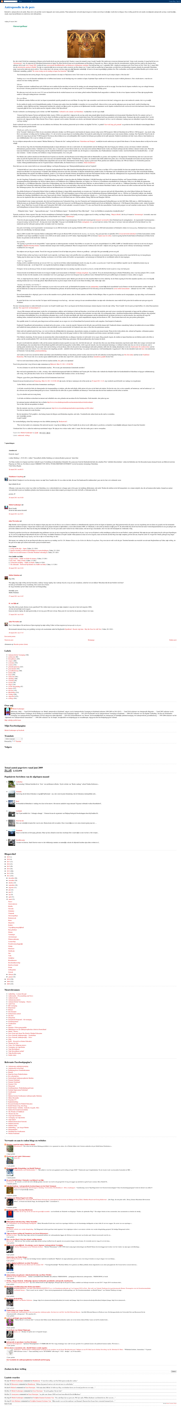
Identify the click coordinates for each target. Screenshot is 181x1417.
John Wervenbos (14, 521)
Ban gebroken (12, 930)
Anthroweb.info (13, 998)
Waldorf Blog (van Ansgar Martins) (18, 1310)
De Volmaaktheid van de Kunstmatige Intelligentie (22, 1223)
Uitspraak (11, 913)
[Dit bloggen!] (44, 433)
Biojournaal (11, 1008)
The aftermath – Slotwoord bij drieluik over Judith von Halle (28, 564)
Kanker (10, 925)
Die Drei (10, 1016)
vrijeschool (11, 696)
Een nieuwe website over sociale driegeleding (20, 1229)
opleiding (11, 678)
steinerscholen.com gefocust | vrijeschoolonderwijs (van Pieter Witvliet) (29, 1275)
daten (143, 349)
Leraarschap (12, 941)
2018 (8, 859)
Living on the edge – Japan (18, 548)
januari (11, 977)
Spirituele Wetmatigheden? (15, 1344)
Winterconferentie (13, 939)
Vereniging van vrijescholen (16, 1047)
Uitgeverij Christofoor (14, 1116)
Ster (9, 953)
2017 (8, 862)
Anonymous (15, 1394)
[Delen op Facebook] (48, 433)
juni (10, 892)
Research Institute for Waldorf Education (20, 1104)
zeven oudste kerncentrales (122, 288)
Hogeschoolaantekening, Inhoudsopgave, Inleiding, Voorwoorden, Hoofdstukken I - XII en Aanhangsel (44, 1188)
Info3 (9, 1025)
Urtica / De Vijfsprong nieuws (17, 1045)
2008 (8, 984)
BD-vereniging (12, 1006)
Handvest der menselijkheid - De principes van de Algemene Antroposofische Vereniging (35, 1245)
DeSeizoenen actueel (14, 1014)
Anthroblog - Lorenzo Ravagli (17, 994)
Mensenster (14, 1384)
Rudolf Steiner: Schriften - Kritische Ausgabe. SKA (23, 1108)
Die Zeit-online (128, 355)
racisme (10, 682)
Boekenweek (63, 421)
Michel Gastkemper (15, 505)
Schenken (11, 911)
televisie (10, 690)
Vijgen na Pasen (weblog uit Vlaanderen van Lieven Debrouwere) (27, 1233)
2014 (8, 869)
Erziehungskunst (13, 1021)
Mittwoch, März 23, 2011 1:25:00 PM (61, 364)
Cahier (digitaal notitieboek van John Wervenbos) (22, 1263)
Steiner (10, 688)
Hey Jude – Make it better (18, 560)
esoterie (10, 665)
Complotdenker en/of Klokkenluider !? (25, 1170)
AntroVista (11, 1004)
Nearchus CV (12, 1100)
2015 (8, 866)
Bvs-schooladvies (13, 1076)
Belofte (10, 906)
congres (10, 661)
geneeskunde (12, 669)
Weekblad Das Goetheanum (16, 1131)
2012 (8, 873)
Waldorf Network (13, 1123)
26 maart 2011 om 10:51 (16, 514)
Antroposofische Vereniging (16, 655)
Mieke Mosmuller (13, 1098)
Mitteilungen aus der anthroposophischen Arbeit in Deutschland (27, 1029)
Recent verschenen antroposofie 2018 (18, 1282)
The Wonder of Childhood (16, 1112)
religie (10, 684)
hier (59, 361)
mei (10, 894)
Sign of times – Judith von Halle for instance (23, 558)
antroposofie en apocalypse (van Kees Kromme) (22, 1342)
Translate (18, 741)
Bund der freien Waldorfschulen (17, 1074)
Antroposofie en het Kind (15, 1068)
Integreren (11, 923)
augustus (11, 887)
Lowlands (19, 811)
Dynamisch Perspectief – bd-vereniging (20, 1019)
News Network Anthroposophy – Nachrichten (22, 1035)
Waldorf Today (12, 1125)
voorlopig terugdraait (82, 273)
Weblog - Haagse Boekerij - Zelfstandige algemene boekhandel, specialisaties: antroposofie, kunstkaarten (40, 1281)
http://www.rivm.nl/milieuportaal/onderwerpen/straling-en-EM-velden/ (73, 408)
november (12, 880)
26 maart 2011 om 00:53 (16, 469)
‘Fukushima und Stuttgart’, (88, 141)
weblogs (27, 435)
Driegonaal (11, 1017)
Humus (10, 932)
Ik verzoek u (10, 1182)
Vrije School (12, 1119)
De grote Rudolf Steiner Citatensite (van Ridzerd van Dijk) (25, 1180)
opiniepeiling (95, 286)
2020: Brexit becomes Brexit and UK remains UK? (29, 1265)
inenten (10, 673)
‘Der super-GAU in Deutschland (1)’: (30, 308)
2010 (8, 979)
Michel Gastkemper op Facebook (14, 730)
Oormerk (18, 791)
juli (10, 890)
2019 (8, 857)
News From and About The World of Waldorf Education (25, 1033)
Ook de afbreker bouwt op (14, 1259)
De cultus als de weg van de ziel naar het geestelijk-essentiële (32, 1211)
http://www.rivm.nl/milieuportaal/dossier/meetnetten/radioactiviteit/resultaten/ (70, 402)
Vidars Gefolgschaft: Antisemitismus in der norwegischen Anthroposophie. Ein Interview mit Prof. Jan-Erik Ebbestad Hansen (44, 1312)
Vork (9, 956)
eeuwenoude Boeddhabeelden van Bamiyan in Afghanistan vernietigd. (68, 65)
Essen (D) (17, 1158)
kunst (10, 675)
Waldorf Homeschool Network (17, 1121)
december (12, 878)
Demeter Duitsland (14, 1080)
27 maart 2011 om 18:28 (16, 614)
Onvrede (10, 909)
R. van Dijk (12, 603)
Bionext (10, 1010)
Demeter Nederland (14, 1082)
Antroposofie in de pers (19, 7)
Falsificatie (11, 951)
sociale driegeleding (14, 686)
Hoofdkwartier (20, 840)
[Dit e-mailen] (42, 433)
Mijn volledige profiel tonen (13, 720)
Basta (10, 920)
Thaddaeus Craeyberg (16, 476)
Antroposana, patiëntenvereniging (18, 1066)
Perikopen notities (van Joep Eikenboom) (20, 1210)
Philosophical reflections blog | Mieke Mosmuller (22, 1222)
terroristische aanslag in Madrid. (27, 67)
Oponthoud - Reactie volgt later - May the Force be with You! (83, 629)
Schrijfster (11, 958)
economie (11, 663)
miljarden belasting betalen (31, 245)
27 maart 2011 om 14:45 (16, 596)
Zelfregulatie (12, 970)
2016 (8, 864)
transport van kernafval (103, 220)
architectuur (11, 657)
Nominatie (19, 830)
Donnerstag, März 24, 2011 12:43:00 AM (46, 381)
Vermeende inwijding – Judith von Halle (22, 562)
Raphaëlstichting (13, 1102)
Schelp (10, 946)
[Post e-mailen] (40, 433)
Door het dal (20, 821)
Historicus (11, 948)
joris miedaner (16, 1401)
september (12, 885)
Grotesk (10, 972)
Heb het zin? (10, 1241)
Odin (9, 1039)
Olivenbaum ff (18, 1146)
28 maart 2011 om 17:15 (16, 633)
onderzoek (21, 435)
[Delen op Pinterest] (49, 433)
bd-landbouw (12, 659)
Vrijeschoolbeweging (14, 1053)
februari (11, 974)
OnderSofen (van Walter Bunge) (17, 1257)
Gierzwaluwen (12, 904)
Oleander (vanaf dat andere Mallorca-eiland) (21, 1144)
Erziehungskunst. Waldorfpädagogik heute (21, 1088)
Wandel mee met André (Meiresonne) (18, 1156)
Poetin (10, 967)
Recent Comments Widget (171, 1403)
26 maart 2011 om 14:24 (16, 568)
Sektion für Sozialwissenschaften (18, 1110)
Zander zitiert (12, 1055)
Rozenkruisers (12, 960)
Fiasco (10, 901)
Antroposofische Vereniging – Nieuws (19, 1002)
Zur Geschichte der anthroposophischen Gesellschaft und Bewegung (28, 1360)
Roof (17, 801)
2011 (8, 876)
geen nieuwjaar (30, 1387)
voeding (10, 694)
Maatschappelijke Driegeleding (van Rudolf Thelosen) (24, 1168)
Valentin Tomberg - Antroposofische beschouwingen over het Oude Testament (31, 1186)
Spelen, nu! (17, 1332)
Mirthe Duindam (14, 575)
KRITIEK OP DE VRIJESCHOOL (17, 1276)
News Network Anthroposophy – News (20, 1037)
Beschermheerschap (14, 963)
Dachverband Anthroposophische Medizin (20, 1078)
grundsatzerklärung (40, 351)
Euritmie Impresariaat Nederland (18, 1090)
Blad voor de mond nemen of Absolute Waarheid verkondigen (28, 552)
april (10, 897)
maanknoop (36, 1381)
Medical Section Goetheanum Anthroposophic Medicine (25, 1096)
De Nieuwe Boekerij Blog (14, 1298)
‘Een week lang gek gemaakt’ (113, 124)
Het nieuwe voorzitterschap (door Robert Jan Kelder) (23, 1286)
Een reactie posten (10, 636)
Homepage (91, 640)
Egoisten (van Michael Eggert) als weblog (20, 1198)
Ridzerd (13, 1387)
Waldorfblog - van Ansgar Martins (18, 1127)
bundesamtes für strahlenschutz (140, 347)
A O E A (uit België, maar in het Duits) (19, 1318)
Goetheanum (12, 1023)
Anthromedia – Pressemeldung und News (20, 996)
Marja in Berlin (115, 214)
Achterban (19, 782)
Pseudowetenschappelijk (15, 944)
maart (10, 899)
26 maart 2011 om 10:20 (16, 497)
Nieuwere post (9, 640)
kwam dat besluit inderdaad (127, 234)
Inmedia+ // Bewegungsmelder (17, 1027)
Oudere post (172, 640)
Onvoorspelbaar (13, 916)
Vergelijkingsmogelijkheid (16, 927)
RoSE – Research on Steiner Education (20, 1041)
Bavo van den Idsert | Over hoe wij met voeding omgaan (24, 1239)
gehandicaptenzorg (14, 667)
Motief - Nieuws (13, 1031)
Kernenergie (70, 216)
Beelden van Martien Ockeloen (23, 1300)
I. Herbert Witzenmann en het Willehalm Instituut (28, 1247)
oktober (11, 883)
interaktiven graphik (100, 357)
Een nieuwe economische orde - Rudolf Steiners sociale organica (27, 1348)
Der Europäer (12, 1012)
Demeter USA (12, 1084)
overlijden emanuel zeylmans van (43, 1398)
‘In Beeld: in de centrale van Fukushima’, (71, 112)
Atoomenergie (17, 63)
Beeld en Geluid (13, 965)
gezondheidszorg (13, 671)
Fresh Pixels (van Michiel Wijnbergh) (18, 1330)
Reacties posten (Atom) (21, 644)
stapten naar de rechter (104, 236)
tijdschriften (11, 692)
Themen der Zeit (13, 1043)
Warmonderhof (12, 1129)
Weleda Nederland (13, 1133)
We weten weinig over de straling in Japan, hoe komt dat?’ (50, 71)
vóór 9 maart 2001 (31, 65)
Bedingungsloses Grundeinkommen (19, 1070)
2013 (8, 871)
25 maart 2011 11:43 (98, 381)
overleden (11, 680)
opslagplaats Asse (87, 222)
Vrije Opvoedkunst (13, 1049)
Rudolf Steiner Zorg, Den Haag (17, 1106)
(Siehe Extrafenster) (89, 162)
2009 (8, 981)
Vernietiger (11, 934)
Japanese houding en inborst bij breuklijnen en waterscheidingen (29, 550)
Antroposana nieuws (14, 1000)
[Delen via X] (46, 433)
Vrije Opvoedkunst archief (16, 1051)
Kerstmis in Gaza (12, 1235)
